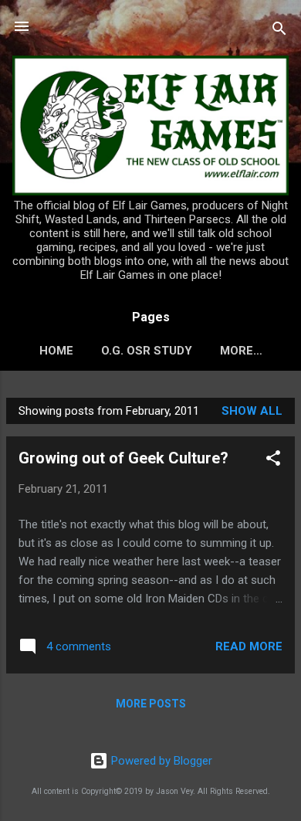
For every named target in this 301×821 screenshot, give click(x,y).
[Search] (279, 31)
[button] (273, 461)
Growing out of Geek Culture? (123, 458)
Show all (252, 411)
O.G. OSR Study (146, 351)
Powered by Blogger (160, 761)
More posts (151, 703)
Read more (248, 646)
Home (56, 351)
